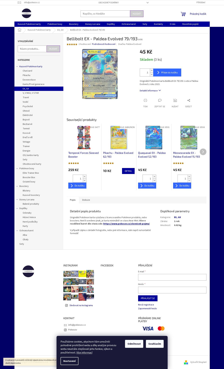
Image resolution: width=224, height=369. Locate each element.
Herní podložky (30, 221)
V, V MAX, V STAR (31, 93)
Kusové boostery (31, 195)
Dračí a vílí (27, 137)
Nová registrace (146, 304)
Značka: (129, 44)
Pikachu (26, 75)
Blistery (26, 190)
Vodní (25, 102)
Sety (25, 159)
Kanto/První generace (33, 84)
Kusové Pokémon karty (30, 66)
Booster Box (29, 177)
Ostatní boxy (29, 181)
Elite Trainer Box (31, 173)
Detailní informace (149, 90)
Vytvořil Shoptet (198, 362)
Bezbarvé (27, 124)
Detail (128, 171)
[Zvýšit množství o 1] (151, 71)
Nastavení (69, 361)
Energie (26, 150)
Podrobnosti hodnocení (103, 44)
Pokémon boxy (26, 168)
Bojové (26, 119)
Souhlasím (154, 344)
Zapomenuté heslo (147, 308)
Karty (25, 226)
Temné (26, 128)
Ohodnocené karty (32, 164)
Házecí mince (29, 217)
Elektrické (28, 115)
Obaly (26, 239)
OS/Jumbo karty (31, 155)
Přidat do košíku (169, 72)
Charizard (27, 71)
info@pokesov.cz (77, 325)
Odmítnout (134, 344)
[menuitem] (29, 24)
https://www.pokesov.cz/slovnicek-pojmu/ (126, 223)
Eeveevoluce (29, 79)
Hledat (137, 13)
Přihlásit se (148, 298)
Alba (25, 235)
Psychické (28, 106)
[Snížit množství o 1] (151, 74)
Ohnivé (26, 111)
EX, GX (26, 88)
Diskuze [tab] (86, 200)
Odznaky (27, 213)
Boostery (24, 186)
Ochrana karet (26, 230)
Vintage (26, 142)
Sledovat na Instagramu (81, 305)
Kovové (26, 133)
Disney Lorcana (26, 199)
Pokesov (72, 329)
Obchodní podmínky (108, 2)
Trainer (26, 146)
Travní (26, 97)
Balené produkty (31, 204)
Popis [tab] (73, 200)
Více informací (84, 352)
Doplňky (23, 208)
